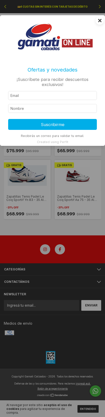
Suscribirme (52, 124)
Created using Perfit (52, 142)
